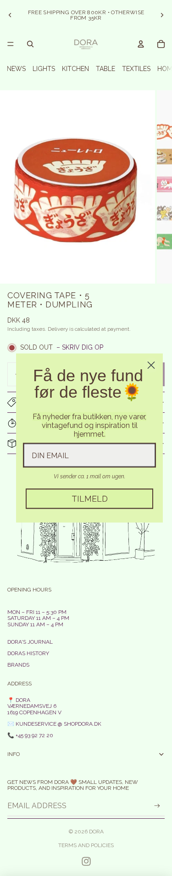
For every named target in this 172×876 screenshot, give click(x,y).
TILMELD (90, 499)
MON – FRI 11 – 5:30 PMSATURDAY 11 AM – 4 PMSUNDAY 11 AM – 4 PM (38, 618)
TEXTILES (136, 68)
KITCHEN (75, 68)
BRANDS (18, 665)
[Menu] (10, 44)
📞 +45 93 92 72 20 (30, 735)
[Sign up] (157, 805)
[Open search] (30, 44)
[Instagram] (86, 861)
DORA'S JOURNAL (30, 642)
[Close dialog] (151, 365)
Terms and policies (86, 845)
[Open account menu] (141, 44)
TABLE (105, 68)
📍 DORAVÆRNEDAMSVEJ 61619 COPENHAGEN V (34, 706)
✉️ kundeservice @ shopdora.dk (54, 724)
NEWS (16, 68)
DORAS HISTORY (28, 653)
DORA (96, 831)
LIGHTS (44, 68)
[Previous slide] (10, 15)
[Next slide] (162, 15)
